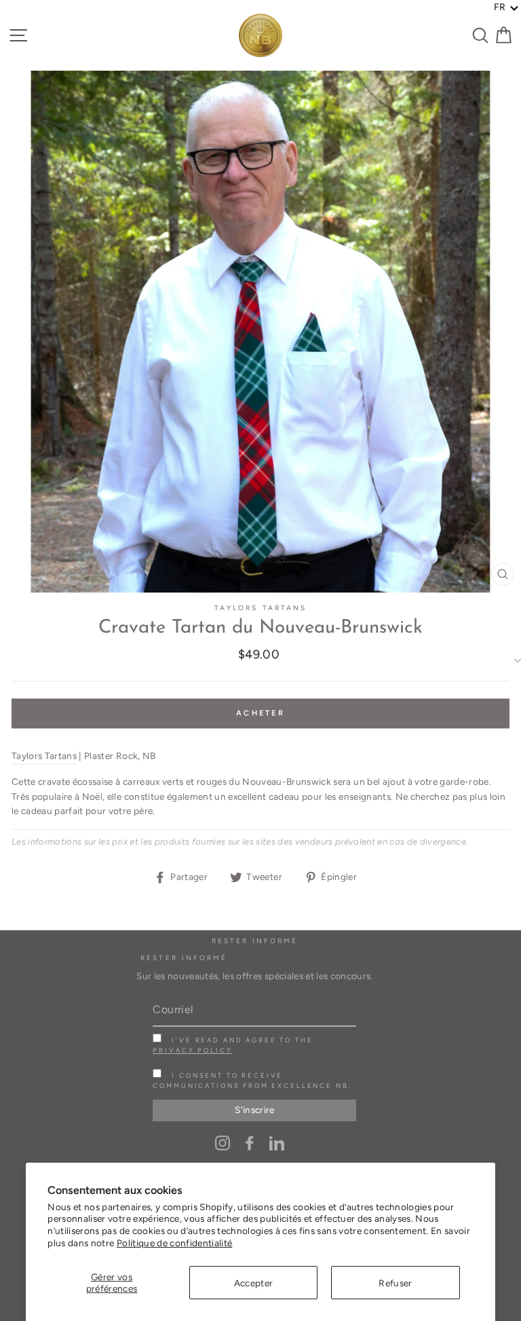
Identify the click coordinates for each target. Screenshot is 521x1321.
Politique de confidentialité (175, 1242)
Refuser (395, 1283)
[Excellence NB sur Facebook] (249, 1142)
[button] (506, 7)
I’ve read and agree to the (233, 1045)
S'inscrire (254, 1109)
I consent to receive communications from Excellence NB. (252, 1080)
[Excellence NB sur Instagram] (222, 1142)
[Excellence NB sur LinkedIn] (276, 1142)
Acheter (260, 713)
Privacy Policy (192, 1050)
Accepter (253, 1283)
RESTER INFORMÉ (183, 957)
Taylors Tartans (260, 607)
